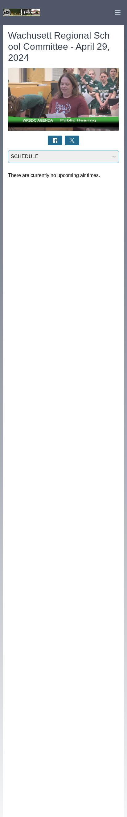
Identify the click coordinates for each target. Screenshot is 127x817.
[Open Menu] (118, 12)
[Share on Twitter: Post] (72, 140)
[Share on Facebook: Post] (55, 140)
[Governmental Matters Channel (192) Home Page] (21, 12)
